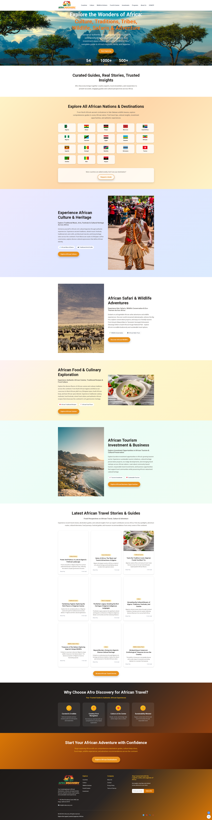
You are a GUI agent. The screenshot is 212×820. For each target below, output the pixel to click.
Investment (86, 791)
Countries (84, 5)
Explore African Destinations (106, 760)
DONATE (151, 5)
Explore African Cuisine (69, 411)
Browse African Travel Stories (106, 673)
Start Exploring (106, 51)
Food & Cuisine (114, 5)
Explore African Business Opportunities (124, 484)
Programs (135, 5)
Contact (109, 782)
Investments (125, 5)
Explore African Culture (69, 254)
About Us (143, 5)
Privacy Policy (110, 785)
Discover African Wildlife (119, 340)
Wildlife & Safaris (102, 5)
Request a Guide (106, 177)
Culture (92, 5)
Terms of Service (111, 788)
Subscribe (149, 791)
